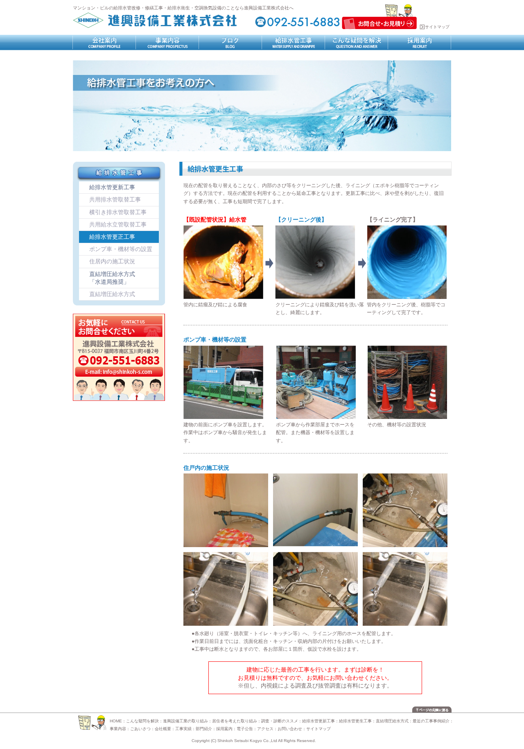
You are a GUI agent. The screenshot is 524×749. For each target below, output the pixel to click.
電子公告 (245, 728)
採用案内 (224, 728)
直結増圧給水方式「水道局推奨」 (112, 278)
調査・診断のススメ (279, 721)
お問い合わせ (290, 728)
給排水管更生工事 (355, 721)
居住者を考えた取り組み (234, 721)
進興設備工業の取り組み (185, 721)
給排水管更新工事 (112, 187)
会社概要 (163, 728)
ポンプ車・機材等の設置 (120, 249)
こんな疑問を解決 (142, 721)
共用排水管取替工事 (115, 199)
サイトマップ (437, 27)
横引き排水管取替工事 (118, 212)
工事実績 (183, 728)
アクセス (265, 728)
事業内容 (118, 728)
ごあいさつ (140, 728)
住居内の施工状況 (112, 261)
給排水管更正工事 (112, 236)
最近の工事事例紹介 (431, 721)
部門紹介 (204, 728)
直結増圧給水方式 (112, 294)
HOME (116, 721)
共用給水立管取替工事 (118, 224)
